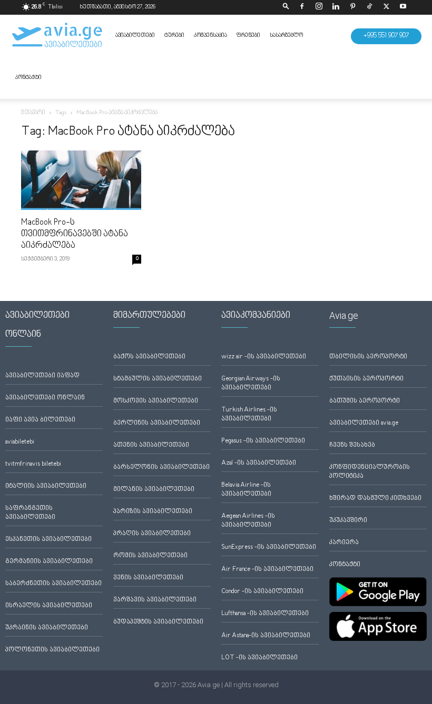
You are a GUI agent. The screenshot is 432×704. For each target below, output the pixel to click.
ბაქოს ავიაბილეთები (149, 357)
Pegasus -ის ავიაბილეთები (263, 441)
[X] (386, 7)
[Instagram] (319, 7)
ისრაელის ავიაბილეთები (48, 606)
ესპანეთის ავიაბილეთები (48, 540)
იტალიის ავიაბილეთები (45, 486)
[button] (286, 7)
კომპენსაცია (210, 35)
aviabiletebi (19, 442)
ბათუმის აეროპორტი (364, 401)
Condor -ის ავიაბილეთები (262, 592)
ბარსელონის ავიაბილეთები (161, 467)
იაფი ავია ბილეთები (40, 420)
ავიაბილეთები (135, 35)
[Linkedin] (335, 7)
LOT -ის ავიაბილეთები (259, 658)
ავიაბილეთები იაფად (42, 376)
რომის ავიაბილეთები (150, 556)
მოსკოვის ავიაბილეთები (155, 401)
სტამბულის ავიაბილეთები (157, 379)
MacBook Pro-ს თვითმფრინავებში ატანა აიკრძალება (74, 234)
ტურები (174, 35)
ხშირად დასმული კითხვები (375, 498)
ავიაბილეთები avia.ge (363, 423)
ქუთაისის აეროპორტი (366, 379)
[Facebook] (302, 7)
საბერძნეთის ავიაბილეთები (53, 584)
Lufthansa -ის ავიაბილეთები (265, 614)
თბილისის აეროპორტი (368, 357)
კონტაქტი (28, 77)
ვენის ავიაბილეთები (148, 578)
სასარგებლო (286, 35)
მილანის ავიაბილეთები (153, 490)
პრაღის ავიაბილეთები (152, 534)
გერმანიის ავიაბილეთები (49, 562)
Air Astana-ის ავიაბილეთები (265, 636)
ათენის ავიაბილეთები (151, 445)
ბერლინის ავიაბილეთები (156, 423)
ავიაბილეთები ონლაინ (45, 398)
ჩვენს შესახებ (352, 445)
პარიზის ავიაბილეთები (152, 512)
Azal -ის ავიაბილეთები (258, 463)
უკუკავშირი (348, 521)
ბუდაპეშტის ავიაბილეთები (158, 622)
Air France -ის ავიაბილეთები (267, 570)
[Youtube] (403, 7)
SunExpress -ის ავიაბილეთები (268, 547)
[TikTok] (369, 7)
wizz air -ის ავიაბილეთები (263, 357)
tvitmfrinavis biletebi (33, 464)
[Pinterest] (352, 7)
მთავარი (33, 112)
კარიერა (344, 543)
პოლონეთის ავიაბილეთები (52, 650)
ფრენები (248, 35)
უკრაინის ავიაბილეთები (46, 628)
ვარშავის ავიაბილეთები (155, 600)
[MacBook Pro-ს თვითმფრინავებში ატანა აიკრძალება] (81, 180)
